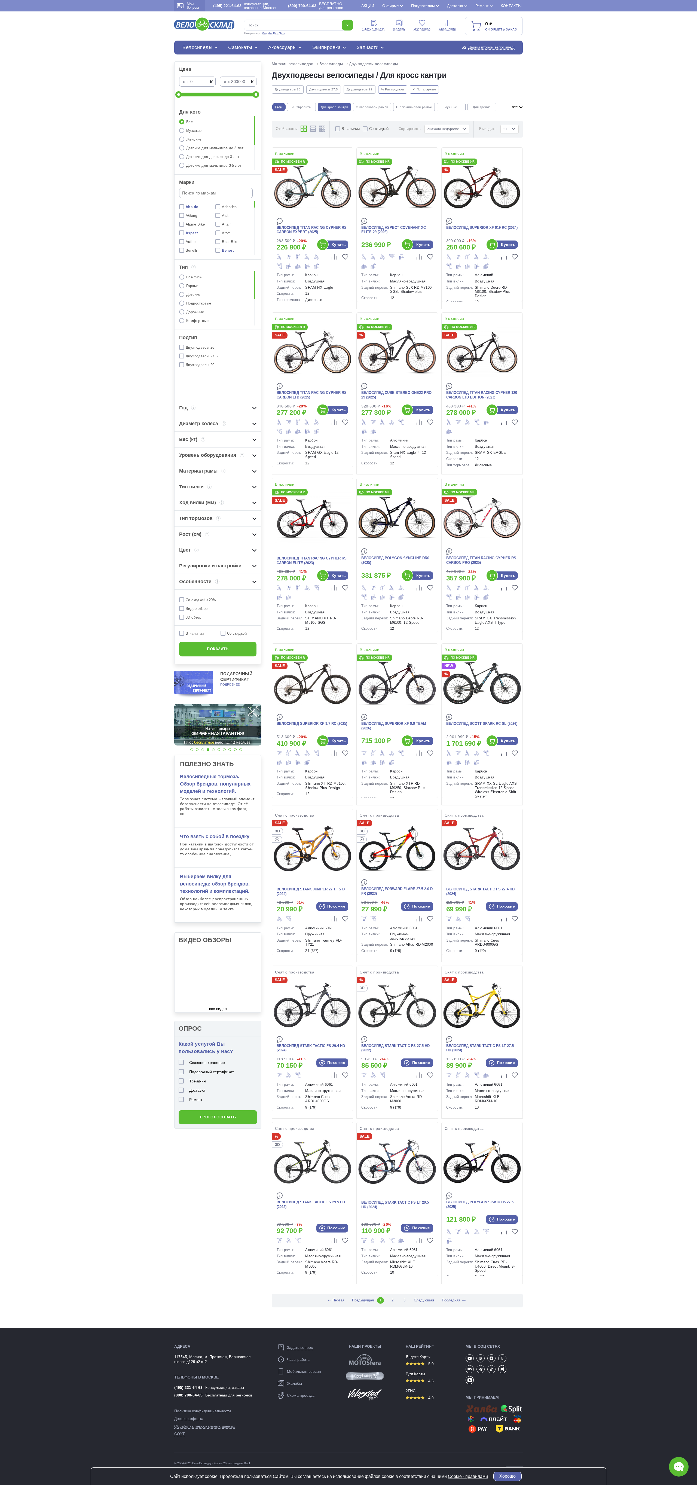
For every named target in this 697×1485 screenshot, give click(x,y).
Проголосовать (218, 1117)
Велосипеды (197, 47)
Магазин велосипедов (292, 64)
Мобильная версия (304, 1371)
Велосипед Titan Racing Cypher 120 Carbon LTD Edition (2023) (481, 395)
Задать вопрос (300, 1347)
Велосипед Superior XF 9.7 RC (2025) (312, 724)
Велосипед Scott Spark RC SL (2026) (481, 724)
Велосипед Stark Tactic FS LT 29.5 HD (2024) (395, 1204)
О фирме (390, 6)
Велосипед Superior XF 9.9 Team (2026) (393, 726)
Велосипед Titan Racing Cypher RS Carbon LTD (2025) (312, 395)
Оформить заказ (501, 29)
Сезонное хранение (207, 1062)
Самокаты (240, 47)
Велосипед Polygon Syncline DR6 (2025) (395, 560)
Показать (217, 649)
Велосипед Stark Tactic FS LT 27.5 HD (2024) (480, 1048)
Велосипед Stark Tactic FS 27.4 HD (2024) (480, 891)
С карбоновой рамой (372, 107)
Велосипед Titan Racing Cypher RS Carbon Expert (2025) (312, 230)
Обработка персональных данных (204, 1426)
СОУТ (179, 1434)
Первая (335, 1300)
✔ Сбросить (301, 107)
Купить (339, 244)
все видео (218, 1008)
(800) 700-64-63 (188, 1395)
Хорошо (507, 1476)
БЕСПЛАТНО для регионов (315, 6)
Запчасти (368, 47)
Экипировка (326, 47)
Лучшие (451, 107)
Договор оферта (188, 1418)
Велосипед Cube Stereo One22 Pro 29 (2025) (396, 395)
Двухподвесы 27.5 (323, 89)
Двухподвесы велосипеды (373, 64)
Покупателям (423, 6)
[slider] (178, 94)
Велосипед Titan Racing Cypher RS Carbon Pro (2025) (481, 560)
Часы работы (298, 1359)
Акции (367, 6)
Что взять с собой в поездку (214, 836)
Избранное (422, 29)
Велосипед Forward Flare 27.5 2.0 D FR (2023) (397, 891)
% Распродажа (392, 89)
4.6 (430, 1381)
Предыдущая (362, 1300)
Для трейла (482, 107)
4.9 (430, 1398)
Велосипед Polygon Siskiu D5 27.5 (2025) (479, 1204)
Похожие (335, 906)
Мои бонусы (193, 5)
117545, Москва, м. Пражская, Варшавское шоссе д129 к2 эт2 (212, 1359)
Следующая (424, 1300)
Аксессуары (282, 47)
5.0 (430, 1364)
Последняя (451, 1300)
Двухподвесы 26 (288, 89)
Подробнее (230, 684)
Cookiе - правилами (468, 1476)
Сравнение (447, 29)
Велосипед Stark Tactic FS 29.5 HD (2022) (311, 1204)
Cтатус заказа (373, 29)
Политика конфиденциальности (202, 1411)
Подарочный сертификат (211, 1072)
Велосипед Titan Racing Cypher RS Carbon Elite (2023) (312, 560)
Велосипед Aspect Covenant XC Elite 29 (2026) (393, 230)
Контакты (511, 6)
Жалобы (399, 29)
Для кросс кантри (334, 107)
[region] (217, 143)
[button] (191, 749)
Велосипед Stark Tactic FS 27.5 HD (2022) (395, 1048)
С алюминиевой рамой (414, 107)
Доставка (455, 6)
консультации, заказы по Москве (244, 6)
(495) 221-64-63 (188, 1387)
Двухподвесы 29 (359, 89)
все (515, 107)
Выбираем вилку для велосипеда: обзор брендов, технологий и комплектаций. (215, 884)
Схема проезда (300, 1395)
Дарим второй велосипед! (491, 47)
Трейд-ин (197, 1081)
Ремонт (481, 6)
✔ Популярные (424, 89)
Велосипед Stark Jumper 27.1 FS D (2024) (311, 891)
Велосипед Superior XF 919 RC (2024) (482, 228)
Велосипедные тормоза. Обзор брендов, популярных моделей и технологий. (215, 784)
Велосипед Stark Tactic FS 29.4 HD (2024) (311, 1048)
